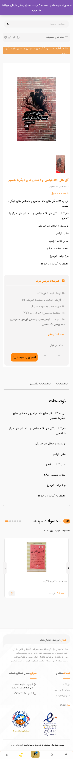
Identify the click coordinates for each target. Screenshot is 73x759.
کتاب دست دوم (53, 48)
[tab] (62, 385)
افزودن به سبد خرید (24, 357)
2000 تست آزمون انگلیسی (54, 582)
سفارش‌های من (63, 696)
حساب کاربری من (62, 690)
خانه (65, 48)
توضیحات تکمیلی (40, 383)
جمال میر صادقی (36, 319)
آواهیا (47, 319)
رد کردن (36, 10)
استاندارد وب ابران (16, 745)
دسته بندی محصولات (55, 37)
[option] (60, 164)
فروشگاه (66, 684)
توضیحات (62, 383)
